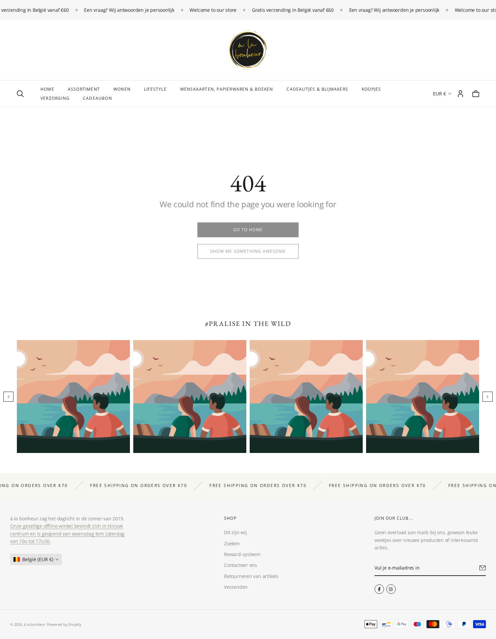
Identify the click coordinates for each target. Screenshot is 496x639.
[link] (248, 229)
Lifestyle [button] (155, 89)
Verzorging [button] (55, 98)
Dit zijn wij (235, 532)
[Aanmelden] (482, 568)
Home (47, 89)
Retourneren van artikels (251, 576)
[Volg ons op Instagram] (391, 589)
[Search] (20, 93)
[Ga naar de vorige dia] (8, 397)
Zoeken (232, 543)
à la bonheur (34, 624)
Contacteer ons (240, 565)
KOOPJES (371, 89)
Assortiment (84, 89)
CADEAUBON (97, 98)
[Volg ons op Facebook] (379, 589)
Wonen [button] (122, 89)
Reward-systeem (242, 554)
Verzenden (236, 587)
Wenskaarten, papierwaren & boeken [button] (226, 89)
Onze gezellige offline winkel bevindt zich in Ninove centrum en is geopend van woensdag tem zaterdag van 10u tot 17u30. (67, 533)
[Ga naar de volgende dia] (488, 397)
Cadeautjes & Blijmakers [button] (317, 89)
